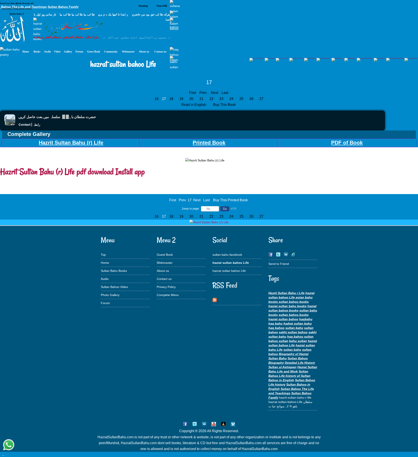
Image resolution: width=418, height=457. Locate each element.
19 (181, 99)
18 (171, 99)
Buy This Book (225, 105)
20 (191, 99)
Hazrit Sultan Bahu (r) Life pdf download (57, 171)
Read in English (194, 105)
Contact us (164, 279)
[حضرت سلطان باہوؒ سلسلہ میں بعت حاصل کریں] (9, 124)
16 (156, 99)
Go (225, 208)
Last (225, 93)
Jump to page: (191, 208)
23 (221, 99)
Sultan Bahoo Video (114, 287)
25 (241, 99)
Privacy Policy (166, 287)
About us (163, 271)
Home (105, 262)
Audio (105, 279)
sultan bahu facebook (227, 254)
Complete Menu (168, 295)
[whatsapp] (8, 445)
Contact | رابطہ (29, 124)
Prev (203, 93)
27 (261, 99)
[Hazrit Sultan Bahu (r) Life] (209, 222)
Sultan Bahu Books (114, 271)
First (192, 93)
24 (231, 99)
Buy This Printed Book (230, 200)
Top (103, 254)
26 (251, 99)
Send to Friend (278, 264)
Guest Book (165, 254)
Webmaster (165, 262)
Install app (130, 171)
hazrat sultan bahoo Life (229, 271)
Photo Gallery (110, 295)
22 (211, 99)
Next (214, 93)
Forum (105, 303)
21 (201, 99)
